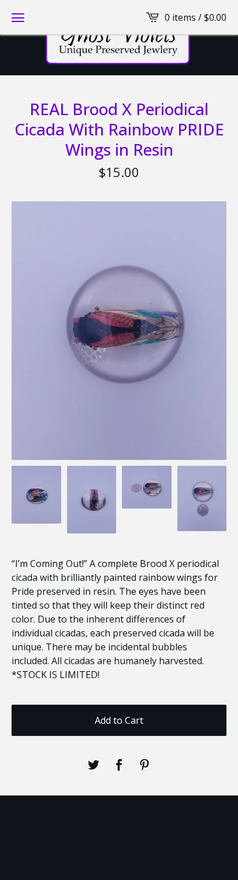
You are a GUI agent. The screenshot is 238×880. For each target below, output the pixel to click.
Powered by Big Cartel (119, 852)
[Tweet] (93, 765)
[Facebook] (119, 825)
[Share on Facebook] (119, 765)
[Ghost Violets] (119, 38)
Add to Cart (119, 720)
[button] (18, 17)
